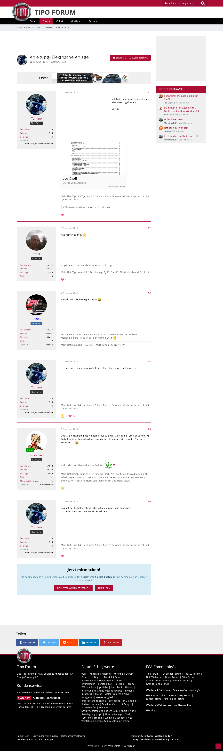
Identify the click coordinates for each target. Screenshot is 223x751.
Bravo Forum (172, 677)
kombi (128, 690)
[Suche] (203, 3)
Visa (130, 717)
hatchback (116, 687)
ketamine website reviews (108, 690)
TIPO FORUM (55, 12)
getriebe (103, 687)
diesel (119, 680)
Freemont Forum (181, 680)
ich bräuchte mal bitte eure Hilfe (182, 136)
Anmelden (104, 588)
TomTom (86, 717)
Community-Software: (151, 735)
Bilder (22, 276)
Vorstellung (87, 720)
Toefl (127, 714)
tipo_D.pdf (70, 178)
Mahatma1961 (170, 123)
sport (124, 710)
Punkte (23, 133)
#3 (149, 292)
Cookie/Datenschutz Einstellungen (35, 739)
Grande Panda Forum (157, 683)
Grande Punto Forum (157, 680)
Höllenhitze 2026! (173, 119)
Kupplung (86, 693)
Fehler (101, 683)
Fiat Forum (152, 695)
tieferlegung (88, 714)
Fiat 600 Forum (154, 677)
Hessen (129, 687)
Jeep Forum (185, 695)
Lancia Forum (153, 698)
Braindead (169, 114)
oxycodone (114, 700)
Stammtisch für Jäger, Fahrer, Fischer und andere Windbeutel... (182, 109)
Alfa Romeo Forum (174, 698)
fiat (110, 683)
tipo (100, 714)
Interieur (86, 690)
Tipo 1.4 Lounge (113, 714)
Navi (126, 693)
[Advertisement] (83, 43)
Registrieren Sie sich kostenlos (98, 576)
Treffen (98, 717)
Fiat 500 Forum (192, 673)
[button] (27, 642)
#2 (149, 228)
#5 (149, 429)
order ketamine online (93, 700)
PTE (125, 700)
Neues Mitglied (104, 697)
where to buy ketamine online (113, 720)
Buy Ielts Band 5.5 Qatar (107, 677)
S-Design (126, 704)
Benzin (129, 673)
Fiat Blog (150, 710)
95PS (84, 673)
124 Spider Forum (171, 673)
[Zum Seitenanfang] (218, 746)
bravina (167, 131)
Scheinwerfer (88, 707)
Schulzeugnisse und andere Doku (99, 710)
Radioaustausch (90, 704)
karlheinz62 (169, 102)
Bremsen (86, 677)
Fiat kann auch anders (176, 127)
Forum (130, 683)
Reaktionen (25, 129)
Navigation (87, 697)
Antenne (118, 673)
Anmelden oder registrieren (180, 3)
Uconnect (120, 717)
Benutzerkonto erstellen (73, 588)
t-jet (132, 710)
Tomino (37, 61)
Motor (98, 693)
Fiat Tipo (119, 683)
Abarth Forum (168, 695)
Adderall (94, 673)
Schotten (104, 707)
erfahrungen (88, 683)
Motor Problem (113, 693)
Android (106, 673)
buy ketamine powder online (97, 680)
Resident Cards (110, 704)
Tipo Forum (152, 673)
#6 (149, 501)
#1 (149, 92)
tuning (108, 717)
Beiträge (24, 136)
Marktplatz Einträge (29, 481)
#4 (149, 361)
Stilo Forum (188, 677)
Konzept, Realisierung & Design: (155, 739)
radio (133, 700)
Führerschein (88, 687)
